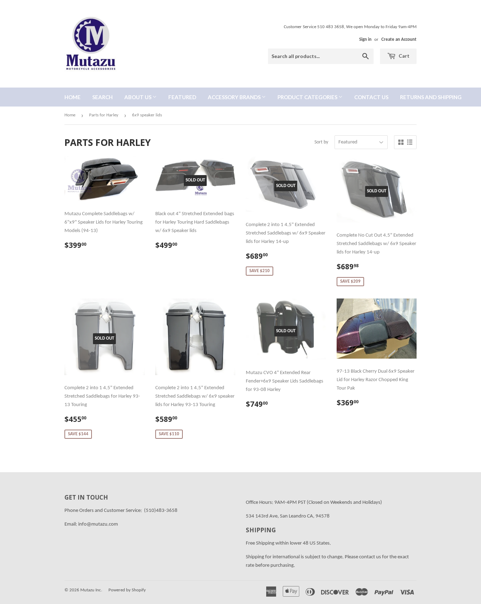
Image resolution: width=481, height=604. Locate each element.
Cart (404, 56)
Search (102, 97)
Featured (182, 97)
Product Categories (307, 97)
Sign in (365, 39)
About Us (138, 97)
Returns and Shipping (431, 97)
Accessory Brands (235, 97)
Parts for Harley (103, 115)
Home (72, 97)
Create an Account (399, 39)
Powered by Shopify (127, 590)
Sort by (321, 142)
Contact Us (371, 97)
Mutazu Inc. (91, 590)
